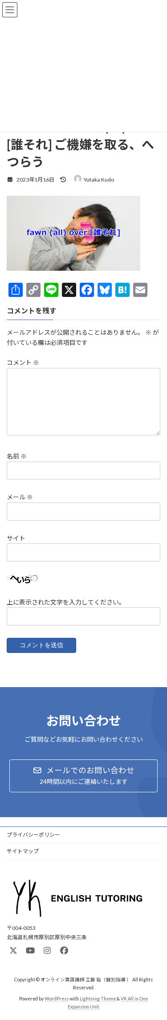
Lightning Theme (98, 998)
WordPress (57, 998)
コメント (23, 363)
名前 (17, 456)
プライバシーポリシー (33, 834)
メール (20, 497)
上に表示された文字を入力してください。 (66, 602)
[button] (83, 775)
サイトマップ (23, 851)
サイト (16, 538)
